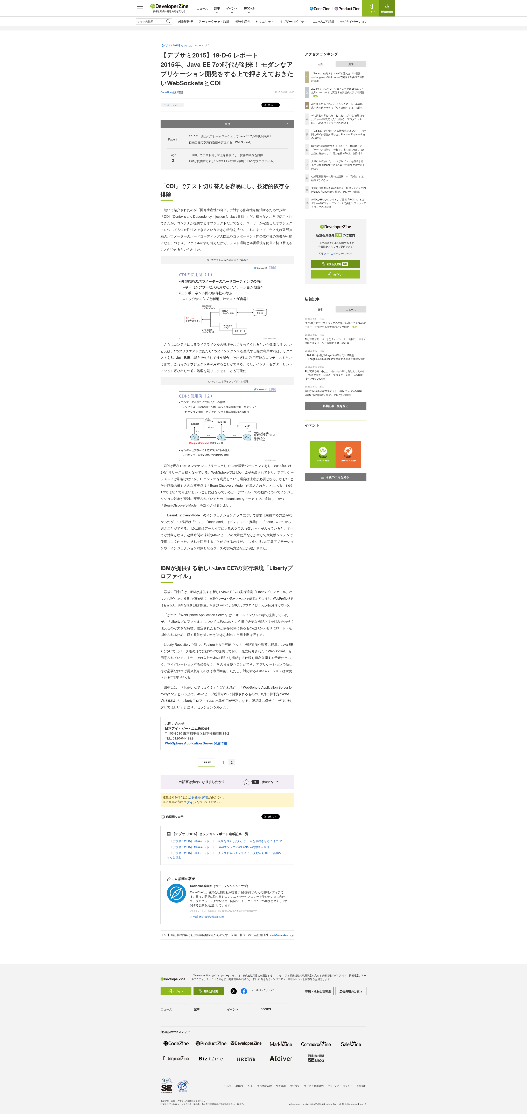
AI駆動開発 (185, 21)
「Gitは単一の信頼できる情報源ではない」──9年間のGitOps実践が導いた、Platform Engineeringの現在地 (338, 134)
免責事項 (281, 1085)
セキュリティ (265, 21)
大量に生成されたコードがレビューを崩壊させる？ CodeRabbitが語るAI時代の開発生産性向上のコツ (338, 164)
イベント (232, 8)
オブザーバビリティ (293, 21)
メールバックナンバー (338, 254)
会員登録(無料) (198, 797)
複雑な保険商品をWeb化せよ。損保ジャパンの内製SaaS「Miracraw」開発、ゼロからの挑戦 (338, 189)
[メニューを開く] (140, 8)
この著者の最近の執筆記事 (207, 917)
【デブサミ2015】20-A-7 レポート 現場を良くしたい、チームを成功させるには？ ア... (227, 841)
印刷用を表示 (174, 816)
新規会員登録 (337, 264)
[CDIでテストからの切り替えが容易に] (227, 302)
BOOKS (249, 8)
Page (172, 139)
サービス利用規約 (314, 1085)
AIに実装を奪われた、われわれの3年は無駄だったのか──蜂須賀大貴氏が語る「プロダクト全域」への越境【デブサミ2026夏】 (337, 119)
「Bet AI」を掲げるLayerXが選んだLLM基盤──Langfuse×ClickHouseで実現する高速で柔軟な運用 (338, 76)
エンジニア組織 (323, 21)
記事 (217, 8)
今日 (320, 64)
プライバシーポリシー (340, 1085)
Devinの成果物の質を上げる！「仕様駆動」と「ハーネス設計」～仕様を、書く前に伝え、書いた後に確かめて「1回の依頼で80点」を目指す (338, 149)
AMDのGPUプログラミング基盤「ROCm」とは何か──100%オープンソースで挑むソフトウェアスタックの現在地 (338, 203)
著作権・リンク (244, 1085)
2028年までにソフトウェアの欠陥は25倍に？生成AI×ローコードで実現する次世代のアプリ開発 (337, 90)
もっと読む (174, 857)
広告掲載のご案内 (351, 991)
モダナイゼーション (353, 21)
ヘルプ (227, 1085)
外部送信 (361, 1085)
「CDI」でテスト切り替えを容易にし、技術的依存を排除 (226, 155)
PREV (207, 762)
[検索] (168, 21)
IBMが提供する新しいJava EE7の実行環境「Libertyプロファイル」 (232, 161)
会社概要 (295, 1085)
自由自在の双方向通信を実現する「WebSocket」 (221, 142)
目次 (227, 124)
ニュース (202, 8)
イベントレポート (172, 104)
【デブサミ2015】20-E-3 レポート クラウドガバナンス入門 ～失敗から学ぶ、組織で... (227, 853)
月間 (351, 64)
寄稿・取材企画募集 (318, 991)
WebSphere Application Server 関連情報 (196, 743)
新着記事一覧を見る (336, 406)
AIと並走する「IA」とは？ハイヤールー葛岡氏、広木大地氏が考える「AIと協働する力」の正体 (338, 105)
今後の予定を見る (337, 477)
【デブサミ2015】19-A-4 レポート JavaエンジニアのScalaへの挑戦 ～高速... (221, 847)
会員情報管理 (264, 1085)
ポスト (271, 104)
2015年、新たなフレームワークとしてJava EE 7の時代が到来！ (230, 136)
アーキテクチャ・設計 (214, 21)
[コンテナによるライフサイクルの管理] (227, 423)
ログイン (189, 802)
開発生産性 (242, 21)
